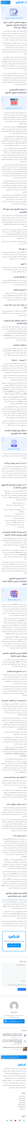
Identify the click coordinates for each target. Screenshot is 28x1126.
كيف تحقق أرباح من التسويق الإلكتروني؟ (12, 1047)
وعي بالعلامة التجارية (22, 904)
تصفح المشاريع (22, 1098)
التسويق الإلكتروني (19, 1049)
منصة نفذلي (22, 1096)
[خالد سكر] (14, 1006)
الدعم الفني (22, 1109)
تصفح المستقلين (21, 1105)
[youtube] (15, 1120)
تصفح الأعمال (22, 1103)
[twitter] (20, 1120)
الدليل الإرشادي (21, 1107)
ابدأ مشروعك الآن (14, 945)
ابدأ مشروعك (5, 2)
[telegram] (7, 1120)
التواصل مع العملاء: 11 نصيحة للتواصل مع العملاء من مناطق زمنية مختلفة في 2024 (12, 1034)
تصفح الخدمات (22, 1100)
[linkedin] (11, 1120)
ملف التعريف (9, 926)
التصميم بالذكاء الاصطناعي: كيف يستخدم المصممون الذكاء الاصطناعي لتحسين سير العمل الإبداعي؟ (12, 1041)
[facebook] (24, 1120)
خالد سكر (14, 1012)
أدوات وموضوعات (19, 1037)
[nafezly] (19, 2)
